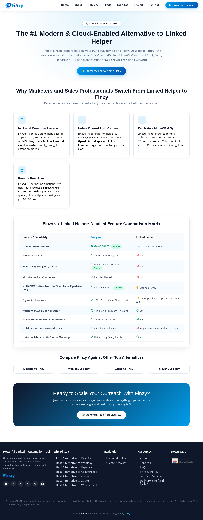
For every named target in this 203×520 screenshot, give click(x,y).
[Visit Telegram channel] (35, 484)
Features (122, 5)
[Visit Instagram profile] (28, 484)
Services (93, 5)
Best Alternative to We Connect (76, 485)
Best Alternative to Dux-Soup (75, 458)
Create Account (116, 462)
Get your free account (182, 5)
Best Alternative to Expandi (74, 467)
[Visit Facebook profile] (13, 484)
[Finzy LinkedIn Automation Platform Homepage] (14, 6)
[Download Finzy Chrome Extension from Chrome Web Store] (183, 461)
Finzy (127, 513)
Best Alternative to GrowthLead (76, 471)
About (78, 5)
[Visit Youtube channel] (6, 484)
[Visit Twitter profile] (20, 484)
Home (65, 5)
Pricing (138, 5)
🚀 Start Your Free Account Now (101, 415)
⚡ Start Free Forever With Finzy (101, 71)
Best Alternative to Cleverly (74, 476)
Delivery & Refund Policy (152, 482)
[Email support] (42, 484)
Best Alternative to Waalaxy (74, 462)
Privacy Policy (149, 471)
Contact (153, 5)
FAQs (143, 467)
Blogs (107, 5)
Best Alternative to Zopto (72, 480)
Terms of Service (151, 476)
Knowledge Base (117, 458)
